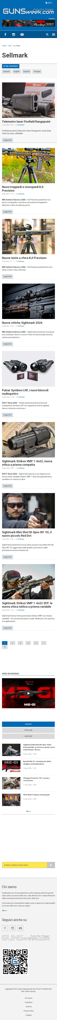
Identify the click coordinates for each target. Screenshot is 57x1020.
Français (37, 71)
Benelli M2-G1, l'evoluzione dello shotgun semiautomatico (37, 762)
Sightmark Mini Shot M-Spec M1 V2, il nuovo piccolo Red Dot (27, 534)
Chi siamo (28, 998)
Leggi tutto (7, 140)
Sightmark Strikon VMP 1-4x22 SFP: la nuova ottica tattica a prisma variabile (27, 605)
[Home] (28, 11)
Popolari (28, 730)
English (16, 71)
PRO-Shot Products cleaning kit (36, 795)
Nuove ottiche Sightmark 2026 (22, 322)
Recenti (33, 724)
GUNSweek (20, 125)
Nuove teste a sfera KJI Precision (24, 258)
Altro (28, 811)
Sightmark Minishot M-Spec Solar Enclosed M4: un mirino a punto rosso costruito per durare (39, 747)
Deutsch (6, 71)
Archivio (28, 736)
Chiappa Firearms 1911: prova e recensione (36, 779)
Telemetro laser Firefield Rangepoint (26, 121)
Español (26, 71)
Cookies (29, 1015)
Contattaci (28, 1002)
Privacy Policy (29, 1011)
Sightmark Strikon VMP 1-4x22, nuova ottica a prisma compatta (27, 463)
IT (49, 2)
